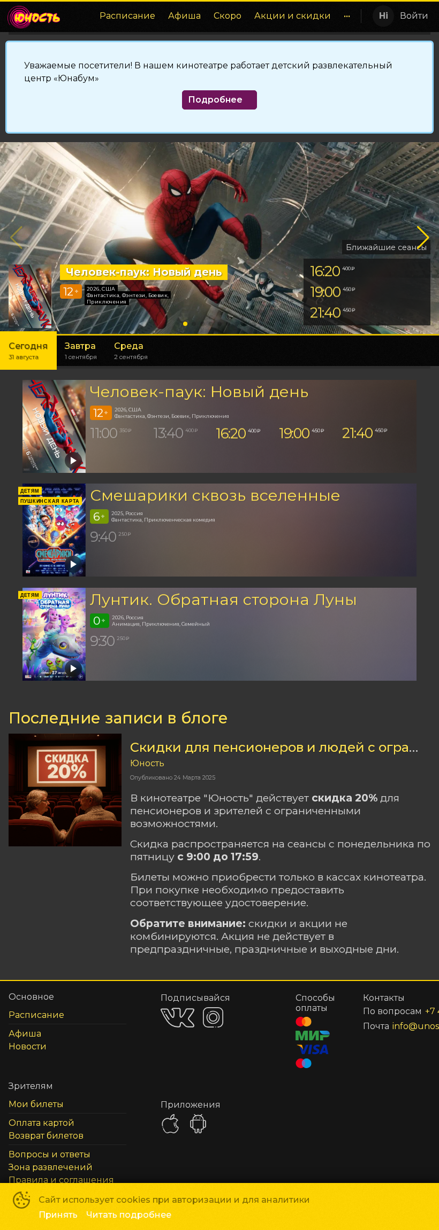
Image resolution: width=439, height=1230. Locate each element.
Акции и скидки (292, 16)
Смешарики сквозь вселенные (215, 495)
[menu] (213, 16)
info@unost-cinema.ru (398, 1026)
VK (177, 1017)
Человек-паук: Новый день (199, 391)
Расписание (127, 16)
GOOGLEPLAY (198, 1123)
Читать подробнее (128, 1215)
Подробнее (215, 100)
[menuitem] (127, 16)
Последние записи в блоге (118, 718)
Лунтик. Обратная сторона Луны (223, 599)
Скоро (227, 16)
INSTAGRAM (213, 1017)
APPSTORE (170, 1123)
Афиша (184, 16)
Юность (147, 763)
